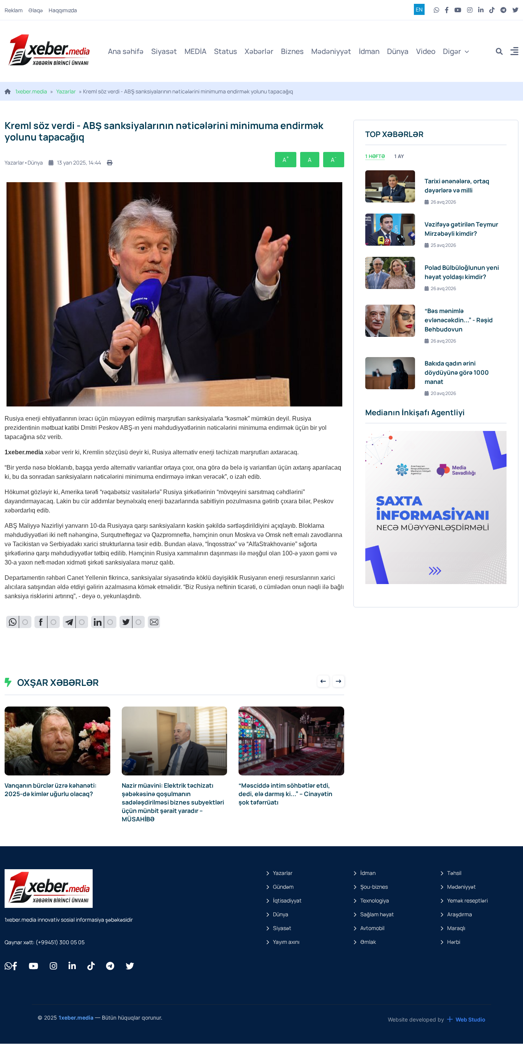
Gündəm (283, 886)
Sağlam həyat (377, 914)
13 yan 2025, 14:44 (79, 162)
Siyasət (164, 51)
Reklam (14, 10)
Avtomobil (372, 928)
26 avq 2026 (443, 202)
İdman (369, 51)
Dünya (398, 51)
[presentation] (323, 681)
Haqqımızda (63, 10)
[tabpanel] (436, 282)
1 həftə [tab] (375, 156)
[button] (514, 52)
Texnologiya (374, 900)
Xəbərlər (259, 51)
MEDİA (195, 51)
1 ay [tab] (399, 156)
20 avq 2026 (443, 393)
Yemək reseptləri (467, 900)
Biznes (292, 51)
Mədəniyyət (331, 51)
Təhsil (454, 872)
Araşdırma (459, 914)
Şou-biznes (374, 886)
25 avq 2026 (443, 245)
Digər (452, 51)
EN (419, 9)
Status (225, 51)
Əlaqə (35, 10)
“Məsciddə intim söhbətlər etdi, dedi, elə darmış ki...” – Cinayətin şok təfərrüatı (285, 793)
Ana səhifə (126, 51)
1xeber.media (31, 91)
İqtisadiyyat (287, 900)
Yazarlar (66, 91)
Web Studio (470, 1019)
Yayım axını (286, 941)
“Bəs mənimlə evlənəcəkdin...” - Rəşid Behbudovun (459, 320)
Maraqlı (456, 928)
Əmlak (368, 941)
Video (425, 51)
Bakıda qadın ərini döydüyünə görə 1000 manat (457, 372)
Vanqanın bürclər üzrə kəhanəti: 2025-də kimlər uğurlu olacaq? (50, 789)
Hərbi (453, 941)
